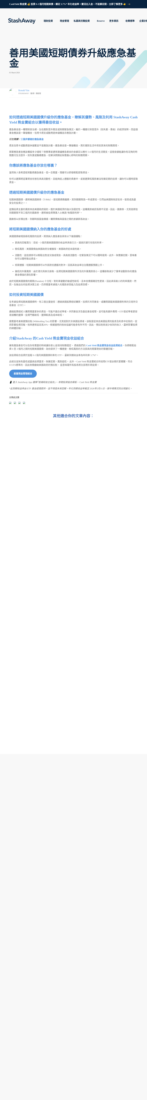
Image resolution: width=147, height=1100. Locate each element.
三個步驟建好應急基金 (32, 139)
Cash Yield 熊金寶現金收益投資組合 (104, 345)
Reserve (101, 21)
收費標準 (130, 21)
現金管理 (64, 21)
